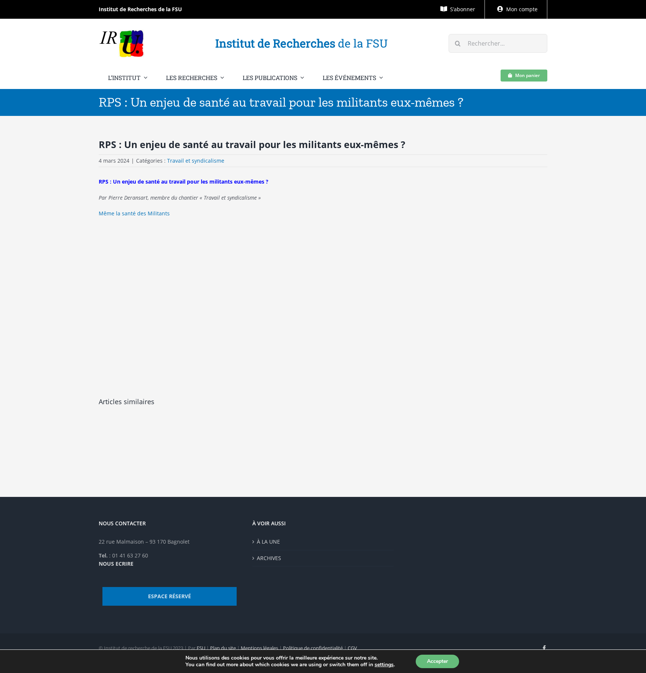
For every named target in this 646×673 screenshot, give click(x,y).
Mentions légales (259, 648)
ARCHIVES (269, 558)
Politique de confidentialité (313, 648)
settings (384, 664)
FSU (201, 648)
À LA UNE (268, 541)
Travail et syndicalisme (195, 160)
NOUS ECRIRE (116, 563)
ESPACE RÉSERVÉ (169, 596)
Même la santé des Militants (134, 213)
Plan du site (223, 648)
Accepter (437, 661)
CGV (352, 648)
